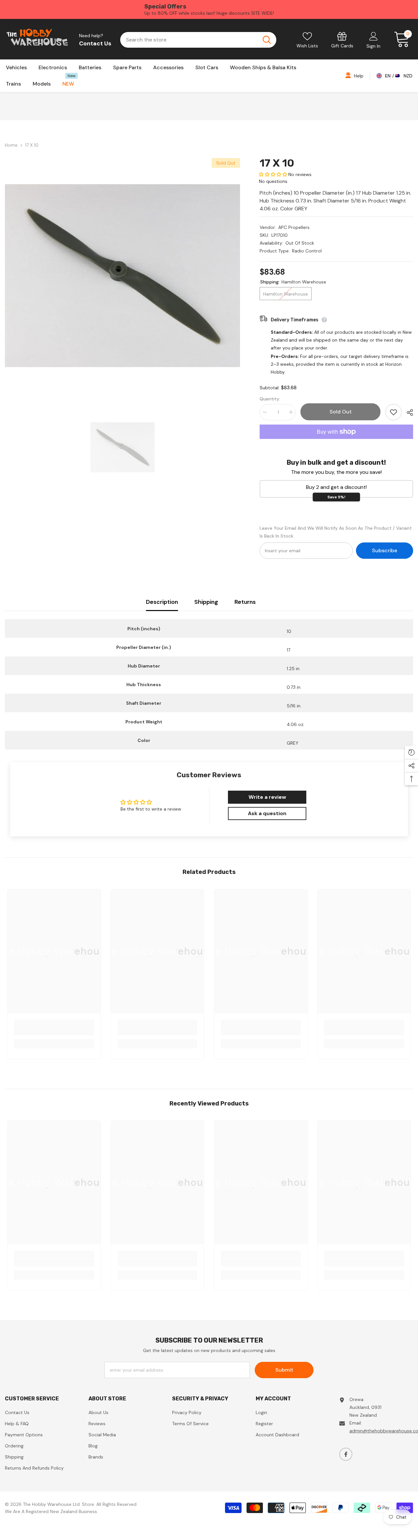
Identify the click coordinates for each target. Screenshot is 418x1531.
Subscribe (384, 550)
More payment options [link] (336, 443)
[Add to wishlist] (393, 412)
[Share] (407, 412)
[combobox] (189, 40)
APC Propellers (294, 227)
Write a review (267, 797)
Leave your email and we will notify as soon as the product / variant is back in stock (336, 532)
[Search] (198, 40)
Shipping (206, 602)
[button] (273, 174)
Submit (284, 1369)
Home (11, 145)
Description (162, 602)
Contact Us (95, 43)
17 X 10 (277, 163)
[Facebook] (345, 1454)
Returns (245, 602)
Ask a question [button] (267, 813)
